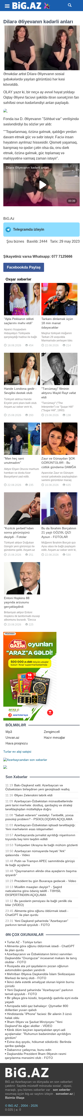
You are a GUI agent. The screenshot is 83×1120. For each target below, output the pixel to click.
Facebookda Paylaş (24, 267)
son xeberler (61, 1089)
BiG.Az (8, 218)
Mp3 (9, 732)
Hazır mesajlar (54, 737)
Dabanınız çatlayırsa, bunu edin (29, 1050)
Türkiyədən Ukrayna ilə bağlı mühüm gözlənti (46, 845)
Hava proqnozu (17, 743)
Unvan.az (12, 737)
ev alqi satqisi (21, 751)
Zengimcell (52, 732)
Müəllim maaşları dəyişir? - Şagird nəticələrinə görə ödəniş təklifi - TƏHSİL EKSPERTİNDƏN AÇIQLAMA (33, 891)
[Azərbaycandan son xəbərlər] (25, 759)
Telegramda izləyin (28, 229)
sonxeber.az (64, 1093)
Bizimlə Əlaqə (14, 1097)
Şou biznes (15, 241)
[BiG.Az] (31, 6)
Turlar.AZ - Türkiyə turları (24, 942)
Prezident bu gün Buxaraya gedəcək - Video (45, 881)
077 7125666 (62, 256)
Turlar (7, 751)
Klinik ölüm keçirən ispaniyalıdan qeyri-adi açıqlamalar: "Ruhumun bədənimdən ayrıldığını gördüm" (38, 1034)
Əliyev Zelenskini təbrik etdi (33, 795)
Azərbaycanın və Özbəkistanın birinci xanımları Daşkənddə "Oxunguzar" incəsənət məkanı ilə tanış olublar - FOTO (41, 958)
